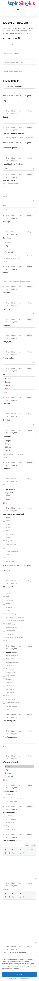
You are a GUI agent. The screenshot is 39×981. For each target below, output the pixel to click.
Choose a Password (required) (13, 62)
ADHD (8, 517)
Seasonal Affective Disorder (15, 617)
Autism (8, 524)
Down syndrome (11, 544)
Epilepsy (8, 610)
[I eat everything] (19, 489)
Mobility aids (10, 686)
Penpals (8, 826)
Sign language (10, 699)
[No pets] (19, 378)
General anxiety (11, 614)
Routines (8, 696)
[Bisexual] (19, 248)
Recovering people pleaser (14, 637)
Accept (19, 974)
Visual (28, 845)
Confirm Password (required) (12, 71)
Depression (9, 534)
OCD (7, 548)
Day (4, 187)
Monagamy (9, 794)
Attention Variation (12, 655)
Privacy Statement (25, 978)
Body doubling (10, 659)
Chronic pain (10, 665)
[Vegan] (19, 495)
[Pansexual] (19, 252)
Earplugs (9, 679)
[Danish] (19, 450)
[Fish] (19, 388)
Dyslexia (8, 537)
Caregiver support (12, 662)
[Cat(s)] (19, 385)
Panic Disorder (10, 634)
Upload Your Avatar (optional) (14, 953)
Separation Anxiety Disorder (15, 620)
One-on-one (10, 689)
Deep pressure (10, 676)
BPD (7, 531)
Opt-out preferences (14, 978)
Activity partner (11, 819)
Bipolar (8, 527)
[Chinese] (19, 447)
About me (6, 889)
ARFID (8, 521)
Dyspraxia (9, 541)
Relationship (10, 822)
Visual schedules (11, 706)
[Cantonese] (19, 443)
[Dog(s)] (19, 382)
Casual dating (10, 829)
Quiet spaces (10, 692)
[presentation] (5, 849)
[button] (36, 956)
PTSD (8, 590)
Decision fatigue (11, 672)
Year (4, 205)
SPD (7, 554)
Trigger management (13, 702)
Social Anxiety (10, 624)
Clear (5, 261)
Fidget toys (9, 682)
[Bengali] (19, 440)
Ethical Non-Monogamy (13, 798)
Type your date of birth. (10, 183)
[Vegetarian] (19, 492)
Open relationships (12, 801)
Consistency (10, 669)
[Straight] (19, 242)
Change (29, 111)
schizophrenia (10, 631)
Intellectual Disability (12, 551)
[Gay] (19, 245)
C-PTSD (8, 593)
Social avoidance (11, 627)
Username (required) (9, 44)
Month (5, 196)
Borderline (9, 607)
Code (33, 845)
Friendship (9, 816)
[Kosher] (19, 499)
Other (8, 709)
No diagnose (10, 561)
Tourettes (9, 558)
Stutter (8, 641)
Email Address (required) (11, 53)
